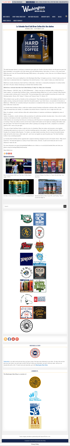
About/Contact (17, 21)
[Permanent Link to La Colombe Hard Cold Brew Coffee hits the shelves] (35, 47)
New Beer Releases (33, 17)
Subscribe (6, 361)
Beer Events (6, 17)
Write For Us (7, 21)
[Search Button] (66, 16)
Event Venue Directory (19, 17)
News (53, 17)
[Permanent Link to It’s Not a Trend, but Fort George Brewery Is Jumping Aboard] (19, 186)
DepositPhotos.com (45, 436)
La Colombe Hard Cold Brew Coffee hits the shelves (35, 26)
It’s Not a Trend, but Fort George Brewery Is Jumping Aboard (19, 195)
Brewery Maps (45, 17)
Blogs (59, 17)
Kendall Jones (30, 28)
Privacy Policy (35, 444)
